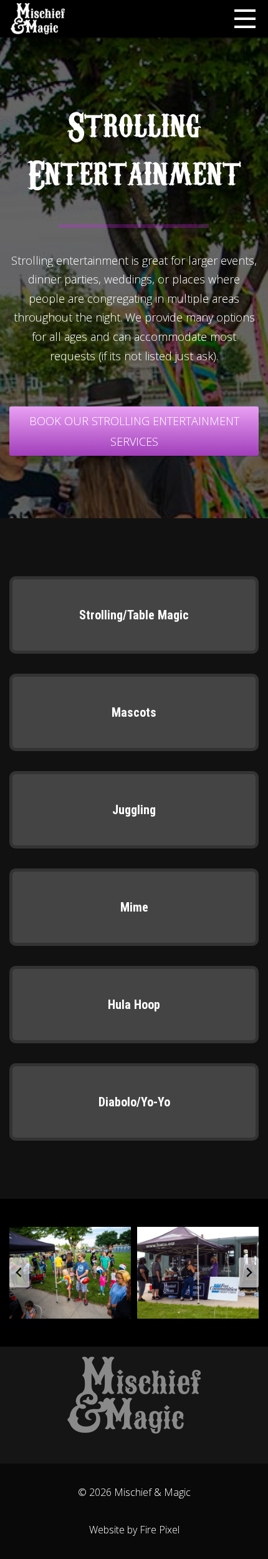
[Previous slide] (19, 1272)
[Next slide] (249, 1272)
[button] (70, 1272)
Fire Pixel (159, 1530)
